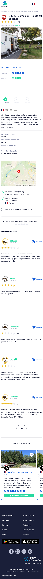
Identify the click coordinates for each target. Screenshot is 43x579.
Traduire (38, 241)
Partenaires (27, 525)
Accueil (3, 11)
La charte (5, 525)
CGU (26, 569)
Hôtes (4, 530)
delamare (17, 25)
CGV (31, 569)
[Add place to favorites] (32, 455)
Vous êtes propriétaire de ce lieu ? (18, 210)
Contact (27, 102)
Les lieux (10, 11)
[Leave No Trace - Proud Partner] (32, 560)
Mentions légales (16, 569)
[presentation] (4, 43)
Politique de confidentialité (15, 572)
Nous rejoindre (28, 530)
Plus (21, 428)
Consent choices (34, 572)
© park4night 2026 (9, 575)
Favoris (16, 102)
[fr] (33, 4)
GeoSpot (26, 535)
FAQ (4, 535)
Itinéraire (5, 102)
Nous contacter (28, 520)
